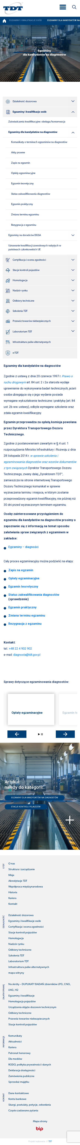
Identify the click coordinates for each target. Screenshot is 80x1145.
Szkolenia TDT (20, 311)
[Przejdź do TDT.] (5, 21)
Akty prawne (18, 152)
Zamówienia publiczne (21, 1076)
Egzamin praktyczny (22, 204)
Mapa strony (40, 1121)
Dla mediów (15, 1059)
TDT (50, 1142)
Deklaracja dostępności (21, 1070)
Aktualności (15, 1041)
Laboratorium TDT (22, 332)
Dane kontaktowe (18, 1093)
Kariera (12, 898)
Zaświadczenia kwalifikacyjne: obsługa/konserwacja (36, 122)
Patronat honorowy (19, 1053)
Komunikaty (15, 1036)
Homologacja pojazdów (22, 1001)
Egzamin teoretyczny (22, 183)
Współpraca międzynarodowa (25, 886)
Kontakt (12, 904)
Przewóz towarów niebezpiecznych (32, 321)
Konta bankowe (17, 1099)
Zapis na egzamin (20, 163)
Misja (11, 875)
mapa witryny (16, 973)
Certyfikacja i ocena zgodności (29, 260)
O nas (11, 863)
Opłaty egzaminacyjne (23, 173)
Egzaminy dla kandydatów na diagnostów (32, 132)
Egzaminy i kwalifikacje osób (30, 112)
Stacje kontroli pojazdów (26, 270)
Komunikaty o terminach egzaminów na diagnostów (39, 142)
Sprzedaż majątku (18, 1082)
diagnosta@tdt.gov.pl (26, 654)
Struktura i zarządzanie (21, 869)
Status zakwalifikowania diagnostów (30, 194)
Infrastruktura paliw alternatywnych (32, 342)
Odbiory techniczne (23, 301)
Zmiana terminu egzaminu (25, 215)
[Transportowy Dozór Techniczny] (13, 8)
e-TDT (16, 353)
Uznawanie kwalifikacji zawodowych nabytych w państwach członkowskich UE (34, 248)
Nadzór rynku (20, 291)
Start (39, 734)
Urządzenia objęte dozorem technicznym (32, 1007)
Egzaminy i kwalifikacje (21, 995)
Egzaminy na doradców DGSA (24, 235)
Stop (42, 734)
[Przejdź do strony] (39, 1129)
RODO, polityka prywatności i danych (29, 1064)
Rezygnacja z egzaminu (23, 225)
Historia (12, 892)
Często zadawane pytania (23, 1110)
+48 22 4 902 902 (20, 648)
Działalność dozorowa (25, 101)
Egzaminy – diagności (23, 547)
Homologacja (20, 280)
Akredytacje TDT (17, 881)
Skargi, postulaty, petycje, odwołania (29, 1105)
